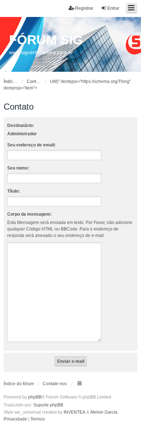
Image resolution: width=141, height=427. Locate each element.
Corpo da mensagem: (29, 214)
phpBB (35, 397)
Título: (13, 191)
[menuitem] (15, 419)
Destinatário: (20, 125)
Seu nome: (18, 168)
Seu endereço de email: (31, 145)
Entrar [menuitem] (113, 8)
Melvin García (104, 412)
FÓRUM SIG (46, 39)
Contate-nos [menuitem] (55, 383)
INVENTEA (74, 412)
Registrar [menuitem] (84, 8)
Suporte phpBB (48, 405)
